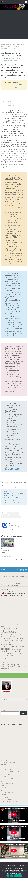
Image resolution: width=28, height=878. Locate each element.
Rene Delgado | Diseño (7, 794)
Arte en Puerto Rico (7, 635)
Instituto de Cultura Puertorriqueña (10, 657)
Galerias (18, 653)
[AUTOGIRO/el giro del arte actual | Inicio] (3, 2)
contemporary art (9, 638)
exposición (5, 653)
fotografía (12, 653)
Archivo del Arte (5, 760)
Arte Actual (5, 627)
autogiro (5, 58)
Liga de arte (4, 660)
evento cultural (7, 645)
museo (14, 660)
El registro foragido (18, 559)
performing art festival (13, 514)
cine (2, 636)
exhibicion (6, 649)
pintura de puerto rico (17, 667)
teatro (12, 517)
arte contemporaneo (12, 629)
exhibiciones (13, 649)
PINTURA (5, 666)
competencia (6, 636)
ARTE (19, 624)
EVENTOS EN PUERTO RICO (7, 43)
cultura (21, 639)
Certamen (22, 635)
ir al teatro (17, 155)
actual (2, 624)
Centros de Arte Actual (6, 773)
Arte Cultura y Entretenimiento (8, 632)
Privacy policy (18, 875)
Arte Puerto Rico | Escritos (7, 769)
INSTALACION (10, 655)
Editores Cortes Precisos (16, 499)
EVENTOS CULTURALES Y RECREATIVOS (10, 41)
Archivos (3, 697)
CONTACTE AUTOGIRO (6, 799)
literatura (10, 660)
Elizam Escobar (5, 785)
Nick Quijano (4, 790)
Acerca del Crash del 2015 (7, 759)
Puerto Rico (12, 668)
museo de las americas (20, 660)
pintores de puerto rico (10, 662)
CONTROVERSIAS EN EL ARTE (8, 762)
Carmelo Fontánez (5, 782)
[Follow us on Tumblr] (23, 570)
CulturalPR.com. (11, 469)
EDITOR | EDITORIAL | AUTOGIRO (9, 801)
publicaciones (5, 669)
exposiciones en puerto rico (13, 651)
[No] (26, 870)
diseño (2, 643)
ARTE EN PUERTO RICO (6, 775)
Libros (21, 659)
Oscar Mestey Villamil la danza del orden (11, 792)
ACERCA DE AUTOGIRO (6, 797)
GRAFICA (3, 655)
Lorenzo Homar (5, 789)
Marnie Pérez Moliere (6, 796)
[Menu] (26, 2)
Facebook (7, 493)
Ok (8, 875)
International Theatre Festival (12, 512)
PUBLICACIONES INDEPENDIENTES (9, 766)
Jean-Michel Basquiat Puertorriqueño (10, 764)
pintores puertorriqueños (10, 664)
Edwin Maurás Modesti (7, 783)
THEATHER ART (17, 517)
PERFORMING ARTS (6, 48)
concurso (12, 637)
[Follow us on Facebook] (18, 570)
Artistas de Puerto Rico (7, 778)
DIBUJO (21, 641)
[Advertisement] (14, 24)
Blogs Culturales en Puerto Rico (9, 768)
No (11, 875)
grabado (22, 653)
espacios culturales (17, 643)
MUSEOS (3, 662)
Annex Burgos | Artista (6, 780)
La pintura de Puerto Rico (9, 659)
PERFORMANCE (15, 46)
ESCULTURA (9, 643)
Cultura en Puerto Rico (9, 641)
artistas (17, 635)
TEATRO (13, 48)
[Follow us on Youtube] (26, 570)
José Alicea (3, 787)
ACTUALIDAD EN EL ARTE (10, 625)
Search (3, 710)
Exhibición (18, 649)
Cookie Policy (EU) (5, 776)
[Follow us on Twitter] (21, 570)
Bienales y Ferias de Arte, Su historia (10, 771)
